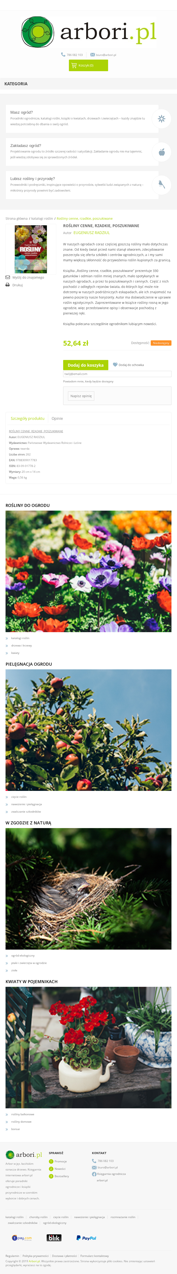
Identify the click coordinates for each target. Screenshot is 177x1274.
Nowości (60, 1169)
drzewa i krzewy (21, 645)
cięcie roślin (19, 797)
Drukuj (17, 285)
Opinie (57, 418)
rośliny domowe (21, 1122)
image (161, 119)
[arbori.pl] (88, 32)
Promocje (61, 1161)
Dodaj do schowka (131, 365)
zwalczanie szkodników (26, 812)
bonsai (15, 1129)
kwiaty (15, 653)
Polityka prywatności (36, 1256)
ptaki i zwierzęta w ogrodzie (29, 963)
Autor (67, 233)
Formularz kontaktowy (94, 1256)
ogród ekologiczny (23, 955)
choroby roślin (38, 1217)
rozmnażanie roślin (123, 1217)
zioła (14, 970)
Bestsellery (62, 1176)
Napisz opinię (81, 396)
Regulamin (12, 1256)
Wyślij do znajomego (28, 277)
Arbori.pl (34, 1261)
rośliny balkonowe (22, 1114)
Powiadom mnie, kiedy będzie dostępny (88, 381)
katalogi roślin (42, 218)
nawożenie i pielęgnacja (26, 804)
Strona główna (17, 218)
